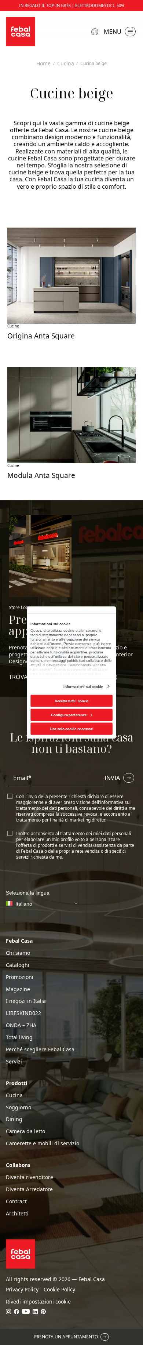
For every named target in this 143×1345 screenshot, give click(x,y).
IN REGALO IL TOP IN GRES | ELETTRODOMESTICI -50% (71, 5)
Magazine (18, 989)
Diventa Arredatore (29, 1189)
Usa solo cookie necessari (71, 729)
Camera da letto (25, 1131)
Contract (16, 1201)
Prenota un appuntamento (66, 1337)
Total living (19, 1037)
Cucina (14, 1095)
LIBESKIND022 (23, 1013)
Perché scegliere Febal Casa (40, 1049)
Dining (14, 1119)
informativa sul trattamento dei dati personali (73, 805)
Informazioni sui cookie (83, 686)
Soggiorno (18, 1107)
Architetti (17, 1213)
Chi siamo (18, 953)
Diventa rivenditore (29, 1177)
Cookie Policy (59, 1289)
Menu (112, 32)
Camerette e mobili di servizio (42, 1143)
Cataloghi (17, 965)
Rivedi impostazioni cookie (38, 1301)
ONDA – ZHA (21, 1025)
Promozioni (19, 977)
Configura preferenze (69, 715)
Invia (112, 778)
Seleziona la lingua (95, 32)
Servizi (14, 1061)
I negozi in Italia (26, 1001)
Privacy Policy (22, 1289)
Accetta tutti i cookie (72, 701)
